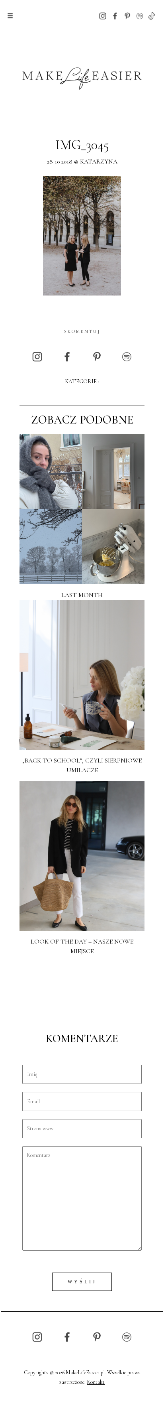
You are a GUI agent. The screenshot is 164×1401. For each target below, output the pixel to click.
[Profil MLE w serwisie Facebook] (115, 15)
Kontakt (96, 1382)
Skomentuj (82, 331)
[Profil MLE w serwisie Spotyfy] (139, 15)
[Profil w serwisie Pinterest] (127, 15)
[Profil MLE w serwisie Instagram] (102, 15)
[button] (10, 16)
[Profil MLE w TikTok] (151, 15)
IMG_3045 (82, 145)
